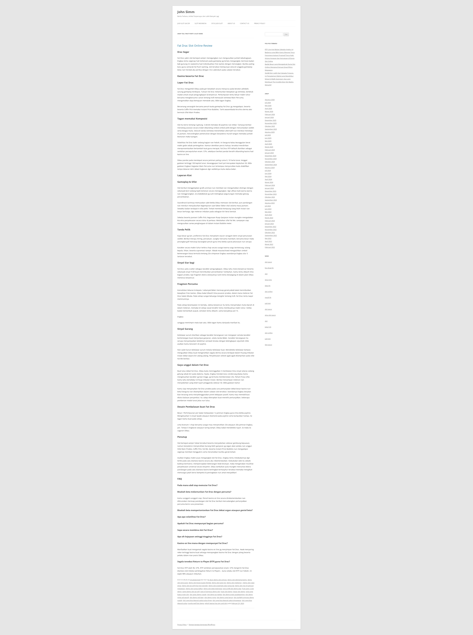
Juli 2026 (268, 102)
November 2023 (271, 194)
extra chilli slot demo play (232, 589)
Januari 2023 (269, 224)
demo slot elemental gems (237, 580)
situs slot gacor (270, 315)
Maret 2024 (269, 182)
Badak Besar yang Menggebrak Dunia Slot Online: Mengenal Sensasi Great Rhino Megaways (280, 67)
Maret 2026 (269, 111)
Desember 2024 (270, 156)
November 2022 (271, 229)
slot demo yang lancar (225, 597)
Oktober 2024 (270, 162)
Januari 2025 (269, 153)
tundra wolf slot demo (196, 603)
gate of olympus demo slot (210, 591)
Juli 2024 (268, 170)
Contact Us (244, 23)
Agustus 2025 (270, 132)
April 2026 (268, 108)
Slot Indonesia (200, 23)
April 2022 (268, 241)
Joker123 (268, 327)
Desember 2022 (270, 226)
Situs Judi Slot (217, 23)
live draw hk (269, 268)
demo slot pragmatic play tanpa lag (221, 586)
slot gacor (268, 262)
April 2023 (268, 215)
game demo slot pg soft (191, 591)
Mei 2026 (268, 105)
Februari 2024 (270, 185)
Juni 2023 (268, 209)
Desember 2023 (270, 191)
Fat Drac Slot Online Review (194, 45)
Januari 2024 (269, 188)
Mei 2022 (268, 238)
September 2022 (271, 235)
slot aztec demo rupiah (198, 594)
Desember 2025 (270, 120)
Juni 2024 (268, 173)
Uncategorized (195, 580)
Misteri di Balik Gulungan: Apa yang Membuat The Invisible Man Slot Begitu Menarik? (279, 82)
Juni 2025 (268, 138)
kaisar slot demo (239, 591)
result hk (268, 297)
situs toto (268, 280)
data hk (267, 286)
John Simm (186, 12)
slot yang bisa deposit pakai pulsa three (197, 600)
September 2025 (271, 129)
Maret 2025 (269, 147)
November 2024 (271, 159)
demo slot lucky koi (219, 583)
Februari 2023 (270, 221)
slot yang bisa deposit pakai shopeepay (226, 600)
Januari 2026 (269, 117)
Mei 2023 (268, 212)
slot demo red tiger (197, 597)
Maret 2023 (269, 218)
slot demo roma (210, 597)
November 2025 (271, 123)
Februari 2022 (270, 247)
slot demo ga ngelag (214, 594)
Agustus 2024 (270, 167)
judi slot (268, 303)
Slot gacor (268, 345)
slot (266, 274)
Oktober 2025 (270, 126)
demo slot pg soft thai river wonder (195, 586)
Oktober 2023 (270, 197)
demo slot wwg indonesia (212, 589)
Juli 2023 (268, 206)
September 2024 (271, 164)
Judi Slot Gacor (183, 23)
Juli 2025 (268, 135)
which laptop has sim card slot (216, 603)
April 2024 (268, 179)
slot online (268, 291)
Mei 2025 (268, 141)
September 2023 (271, 200)
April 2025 (268, 144)
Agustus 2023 (270, 203)
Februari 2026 (270, 114)
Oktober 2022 (270, 232)
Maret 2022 (269, 244)
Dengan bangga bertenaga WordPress (202, 625)
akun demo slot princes (218, 580)
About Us (231, 23)
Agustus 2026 (270, 100)
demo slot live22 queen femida (200, 583)
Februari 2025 (270, 150)
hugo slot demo (226, 591)
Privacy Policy (259, 23)
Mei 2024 (268, 176)
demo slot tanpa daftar (194, 589)
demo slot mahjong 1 (234, 583)
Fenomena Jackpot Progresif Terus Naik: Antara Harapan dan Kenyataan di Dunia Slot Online (279, 58)
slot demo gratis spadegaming (234, 594)
